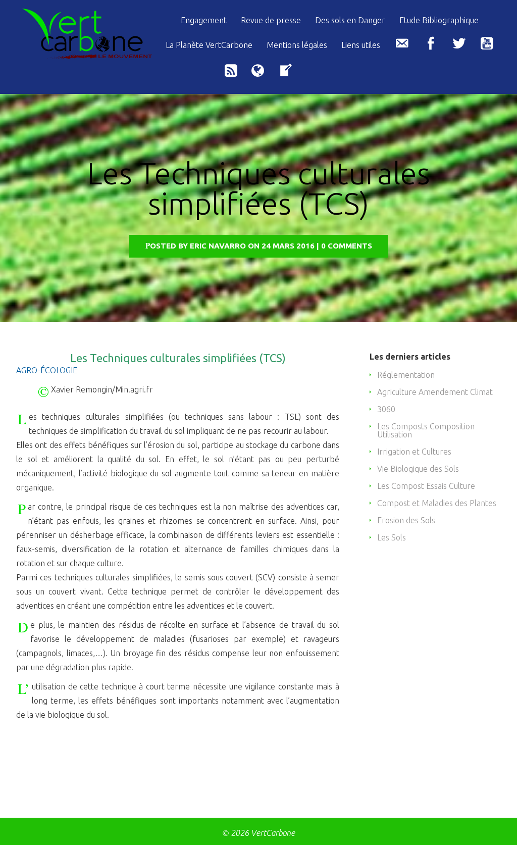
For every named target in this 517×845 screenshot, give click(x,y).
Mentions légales (297, 45)
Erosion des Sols (406, 520)
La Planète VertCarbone (209, 45)
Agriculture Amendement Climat (435, 391)
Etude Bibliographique (439, 20)
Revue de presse (271, 20)
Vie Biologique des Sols (418, 468)
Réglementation (406, 374)
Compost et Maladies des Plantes (436, 503)
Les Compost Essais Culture (426, 485)
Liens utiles (360, 45)
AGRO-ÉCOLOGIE (46, 370)
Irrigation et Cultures (414, 451)
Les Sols (391, 537)
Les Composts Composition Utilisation (426, 430)
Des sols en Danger (350, 20)
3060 (386, 409)
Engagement (204, 20)
